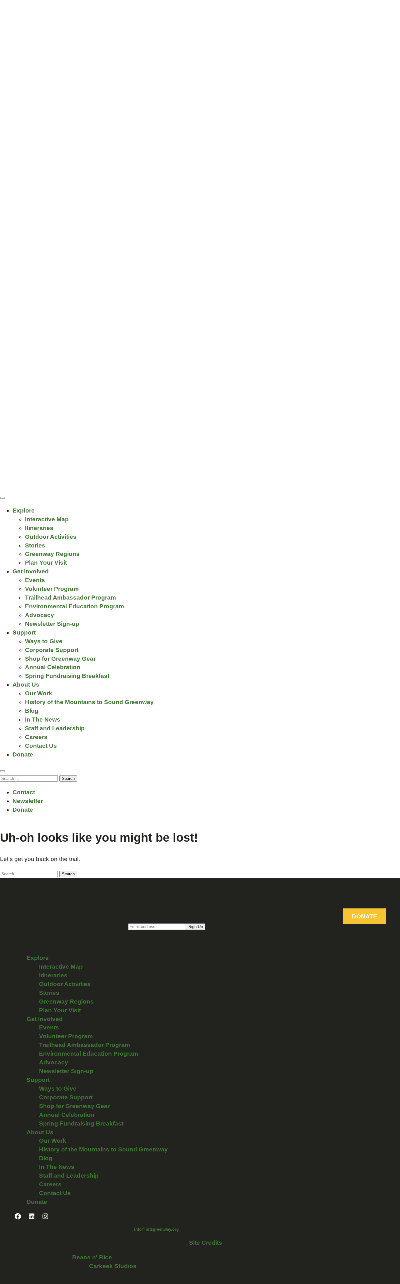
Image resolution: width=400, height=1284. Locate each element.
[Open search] (2, 771)
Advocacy (39, 615)
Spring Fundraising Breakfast (67, 676)
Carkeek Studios (113, 1266)
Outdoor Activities (51, 536)
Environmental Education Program (74, 606)
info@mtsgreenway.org (156, 1229)
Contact (23, 792)
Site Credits (205, 1242)
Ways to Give (43, 641)
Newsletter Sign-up (52, 623)
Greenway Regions (52, 554)
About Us (25, 684)
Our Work (38, 693)
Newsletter (27, 801)
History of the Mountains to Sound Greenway (89, 702)
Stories (35, 545)
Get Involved (30, 571)
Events (35, 580)
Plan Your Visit (46, 562)
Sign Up (195, 926)
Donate (22, 754)
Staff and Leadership (55, 728)
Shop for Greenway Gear (60, 658)
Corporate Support (51, 650)
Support (24, 632)
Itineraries (39, 528)
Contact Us (41, 745)
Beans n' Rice (92, 1257)
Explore (23, 510)
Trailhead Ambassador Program (70, 597)
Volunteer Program (52, 589)
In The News (42, 719)
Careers (36, 737)
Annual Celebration (52, 667)
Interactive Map (47, 519)
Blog (31, 711)
